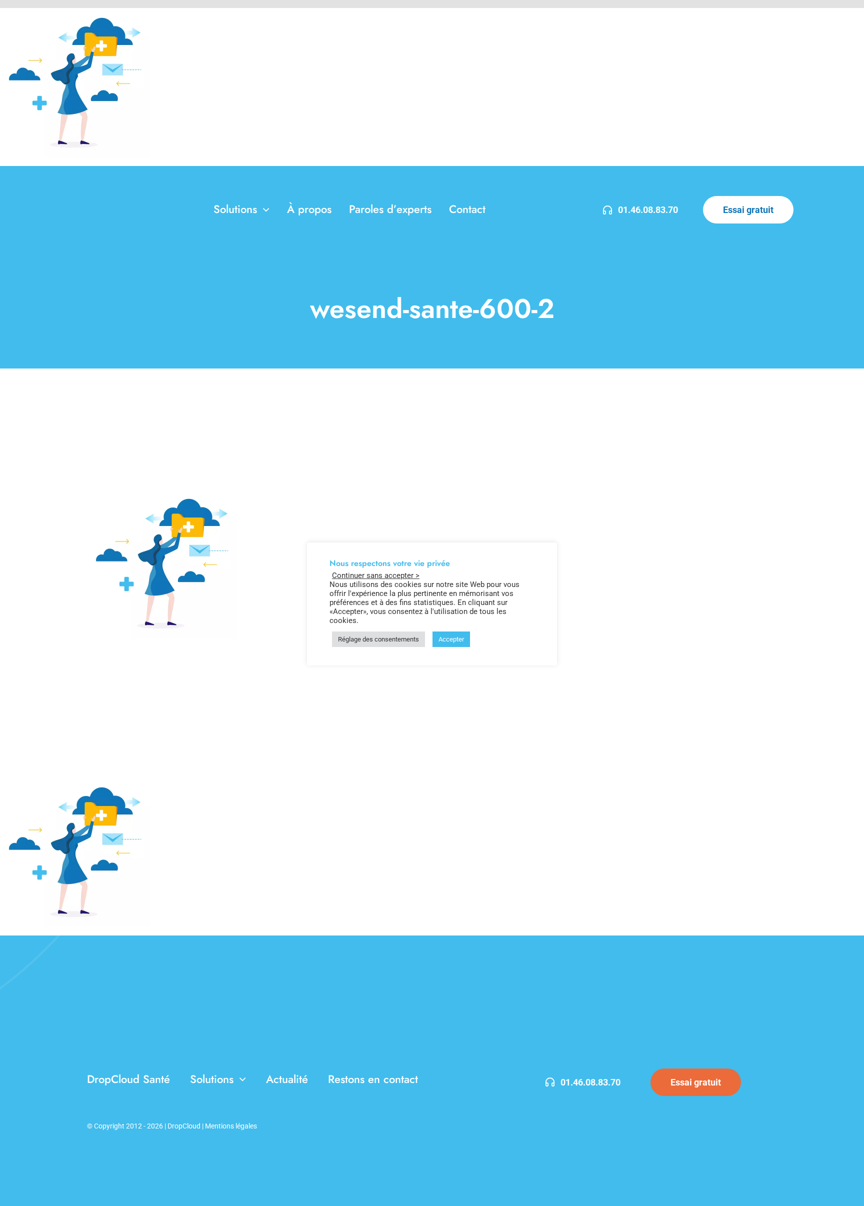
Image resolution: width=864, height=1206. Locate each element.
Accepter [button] (451, 639)
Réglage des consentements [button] (378, 639)
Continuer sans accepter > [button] (376, 575)
